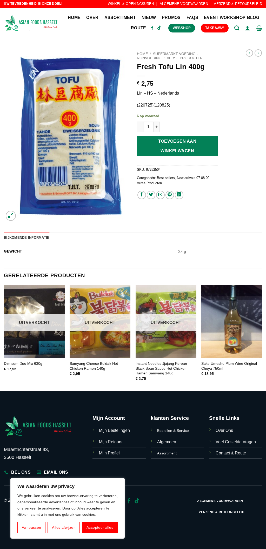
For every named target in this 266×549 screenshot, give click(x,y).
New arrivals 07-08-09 (193, 178)
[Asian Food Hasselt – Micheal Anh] (31, 23)
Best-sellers (166, 178)
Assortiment (120, 17)
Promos (171, 17)
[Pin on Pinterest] (169, 195)
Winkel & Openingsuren (131, 4)
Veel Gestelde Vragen (236, 442)
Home (74, 17)
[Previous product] (258, 53)
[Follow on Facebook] (152, 28)
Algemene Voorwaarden (184, 4)
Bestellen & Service (173, 430)
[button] (247, 28)
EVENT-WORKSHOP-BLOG (231, 17)
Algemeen (166, 442)
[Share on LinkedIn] (179, 195)
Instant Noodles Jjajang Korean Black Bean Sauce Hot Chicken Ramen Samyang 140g (161, 368)
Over (92, 17)
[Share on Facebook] (141, 195)
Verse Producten (185, 58)
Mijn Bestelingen (114, 430)
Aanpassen (31, 527)
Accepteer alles (100, 527)
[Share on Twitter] (151, 195)
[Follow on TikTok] (159, 28)
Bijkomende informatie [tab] (26, 238)
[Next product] (249, 53)
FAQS (192, 17)
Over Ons (224, 430)
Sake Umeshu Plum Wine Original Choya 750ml (229, 366)
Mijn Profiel (109, 453)
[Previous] (4, 337)
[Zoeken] (236, 28)
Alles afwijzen (64, 527)
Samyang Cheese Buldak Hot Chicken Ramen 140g (94, 366)
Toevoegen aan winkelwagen (177, 146)
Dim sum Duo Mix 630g (23, 363)
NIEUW (149, 17)
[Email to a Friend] (160, 195)
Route (138, 28)
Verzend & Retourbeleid (238, 4)
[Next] (262, 337)
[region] (67, 508)
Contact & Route (231, 453)
